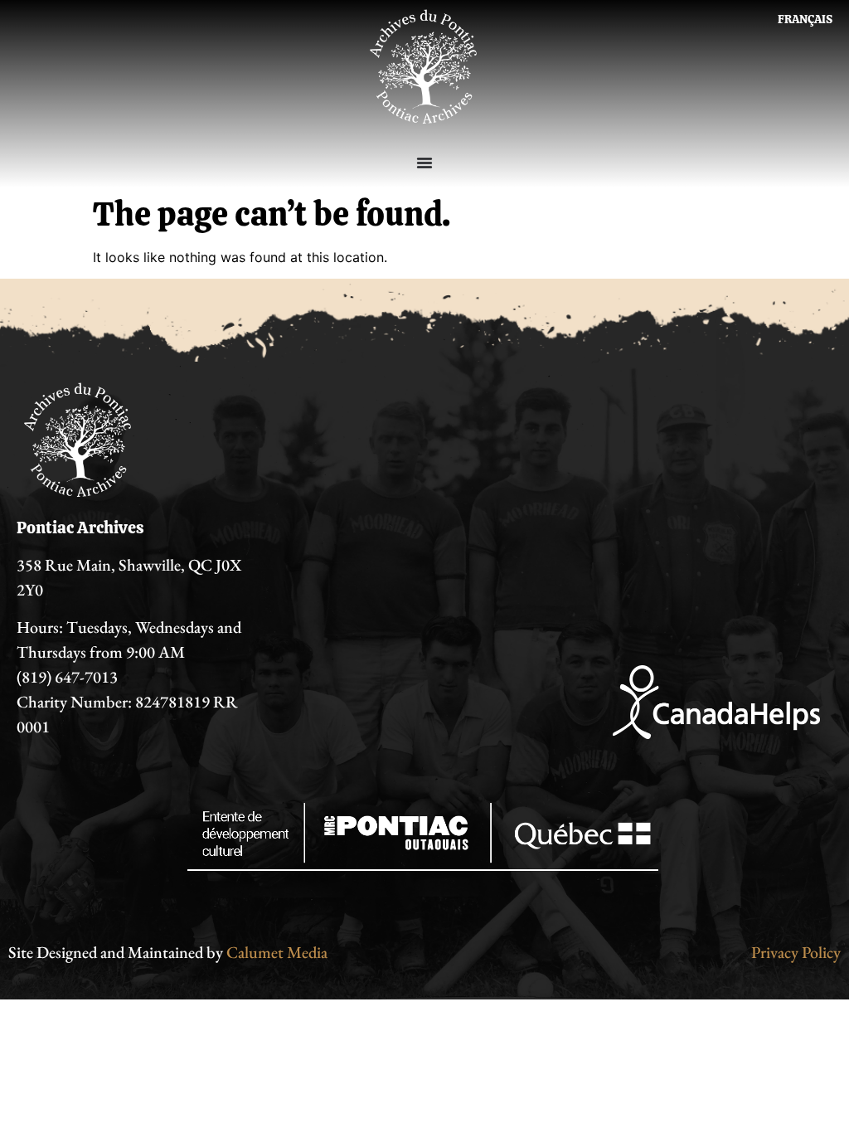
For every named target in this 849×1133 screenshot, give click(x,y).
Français (805, 19)
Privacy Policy (796, 952)
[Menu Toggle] (424, 162)
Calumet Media (276, 952)
